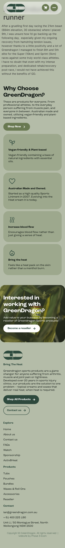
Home (7, 429)
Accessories (11, 494)
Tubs (6, 473)
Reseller (8, 499)
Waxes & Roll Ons (14, 489)
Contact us (10, 439)
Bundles (8, 484)
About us (9, 434)
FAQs (6, 445)
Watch (7, 450)
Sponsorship (11, 455)
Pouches (8, 478)
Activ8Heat (10, 460)
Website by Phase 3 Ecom (32, 535)
